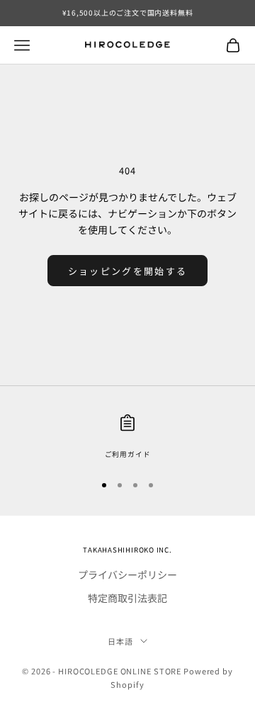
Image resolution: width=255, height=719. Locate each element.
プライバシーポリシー (127, 574)
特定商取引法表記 (127, 598)
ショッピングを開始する (128, 271)
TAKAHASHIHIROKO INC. (127, 550)
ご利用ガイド (128, 454)
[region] (127, 437)
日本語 (120, 641)
